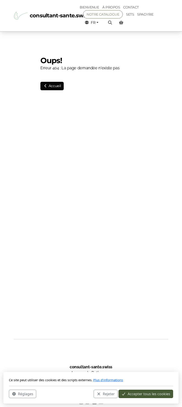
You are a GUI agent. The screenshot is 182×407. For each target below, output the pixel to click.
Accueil (54, 86)
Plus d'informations (108, 380)
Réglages (25, 393)
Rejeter (109, 393)
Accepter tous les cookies (149, 393)
